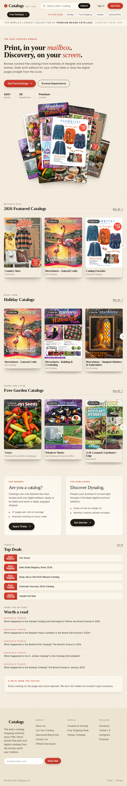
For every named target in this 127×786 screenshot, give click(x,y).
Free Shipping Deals (78, 730)
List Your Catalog (45, 730)
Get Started (80, 522)
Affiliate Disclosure (46, 743)
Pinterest (104, 739)
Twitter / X (104, 730)
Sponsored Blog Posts (47, 734)
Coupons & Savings (77, 726)
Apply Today (20, 526)
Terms (110, 780)
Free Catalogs (17, 14)
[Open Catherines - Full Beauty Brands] (69, 142)
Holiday (70, 14)
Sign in (101, 5)
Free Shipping (85, 14)
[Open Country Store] (91, 155)
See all (116, 209)
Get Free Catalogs (18, 83)
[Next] (123, 245)
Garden (100, 14)
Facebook (104, 726)
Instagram (104, 734)
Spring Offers (115, 14)
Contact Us (42, 739)
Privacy (119, 780)
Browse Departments (54, 83)
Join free (115, 5)
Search (84, 5)
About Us (40, 726)
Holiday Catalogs (76, 734)
